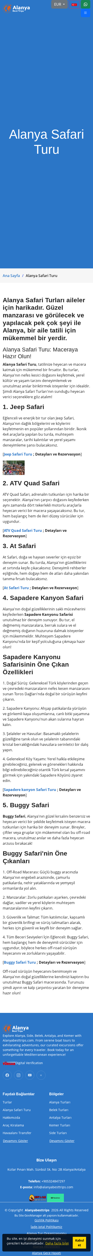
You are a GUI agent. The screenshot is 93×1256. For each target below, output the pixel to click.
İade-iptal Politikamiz (46, 1227)
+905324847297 (53, 1181)
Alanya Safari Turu (17, 1110)
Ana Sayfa (11, 275)
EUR (58, 4)
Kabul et (79, 1242)
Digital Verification (29, 1063)
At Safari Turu (16, 587)
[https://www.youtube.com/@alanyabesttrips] (29, 1075)
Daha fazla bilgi (57, 1243)
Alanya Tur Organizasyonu (47, 1233)
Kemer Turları (59, 1125)
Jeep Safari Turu (18, 454)
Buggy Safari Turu (20, 962)
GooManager (33, 1215)
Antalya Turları (60, 1117)
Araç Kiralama (13, 1125)
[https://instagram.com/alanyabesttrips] (18, 1075)
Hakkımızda (11, 1117)
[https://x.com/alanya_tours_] (41, 1075)
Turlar (7, 1102)
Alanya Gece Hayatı (46, 1253)
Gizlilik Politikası (47, 1220)
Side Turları (58, 1133)
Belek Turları (58, 1110)
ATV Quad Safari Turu (23, 530)
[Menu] (74, 4)
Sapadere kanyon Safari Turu (30, 789)
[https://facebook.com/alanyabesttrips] (7, 1075)
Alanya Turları (59, 1102)
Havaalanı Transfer (17, 1133)
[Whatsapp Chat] (85, 4)
